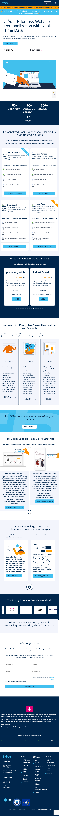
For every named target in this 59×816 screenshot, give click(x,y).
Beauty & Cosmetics (38, 763)
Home (23, 756)
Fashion (37, 769)
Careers (49, 773)
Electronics (39, 766)
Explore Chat (14, 246)
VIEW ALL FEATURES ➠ (20, 165)
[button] (16, 308)
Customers (50, 762)
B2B (36, 760)
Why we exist (49, 759)
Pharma (37, 771)
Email (7, 668)
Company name (34, 668)
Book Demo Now (38, 7)
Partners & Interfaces (26, 782)
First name (8, 661)
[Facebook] (10, 800)
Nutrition (38, 780)
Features (26, 775)
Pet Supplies (37, 784)
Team (48, 770)
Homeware (38, 778)
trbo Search (25, 772)
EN (46, 3)
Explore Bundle (44, 246)
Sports (37, 787)
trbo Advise (26, 762)
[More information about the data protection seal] (17, 802)
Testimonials (51, 765)
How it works (25, 779)
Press (48, 768)
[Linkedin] (5, 800)
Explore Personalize (15, 193)
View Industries (36, 757)
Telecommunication (39, 789)
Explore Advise (44, 193)
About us (48, 756)
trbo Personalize (26, 759)
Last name (32, 661)
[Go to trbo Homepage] (5, 3)
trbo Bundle (25, 768)
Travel (37, 792)
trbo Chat (26, 765)
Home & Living (37, 775)
